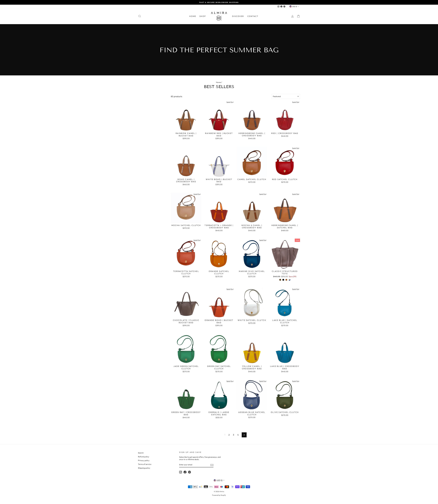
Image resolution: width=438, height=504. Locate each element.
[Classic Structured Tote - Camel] (286, 280)
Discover (238, 16)
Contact (252, 16)
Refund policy (143, 457)
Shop (202, 16)
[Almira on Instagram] (180, 472)
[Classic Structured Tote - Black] (283, 280)
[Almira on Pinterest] (189, 472)
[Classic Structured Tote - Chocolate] (280, 280)
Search (141, 453)
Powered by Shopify (219, 495)
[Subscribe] (211, 464)
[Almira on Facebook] (185, 472)
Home (192, 16)
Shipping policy (144, 468)
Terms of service (144, 464)
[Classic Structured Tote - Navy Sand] (289, 280)
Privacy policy (143, 460)
